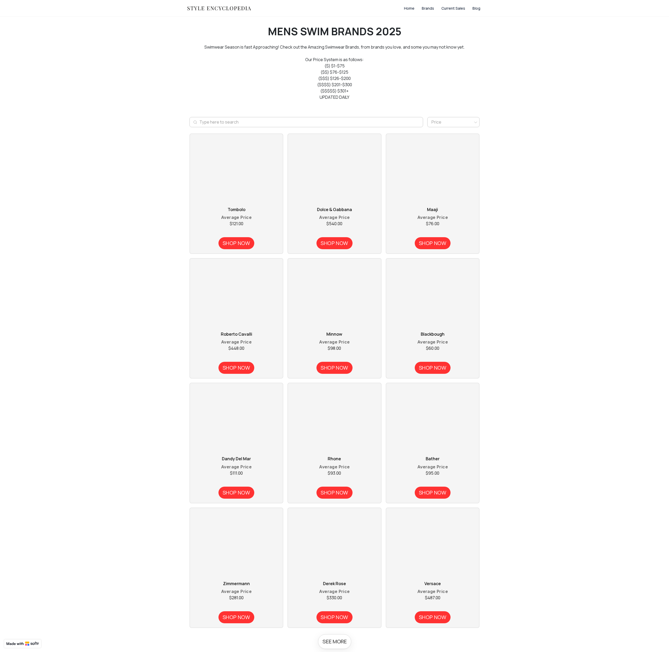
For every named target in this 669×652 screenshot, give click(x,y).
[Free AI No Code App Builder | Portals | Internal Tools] (22, 643)
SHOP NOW (236, 243)
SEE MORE (334, 641)
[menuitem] (409, 8)
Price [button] (436, 122)
